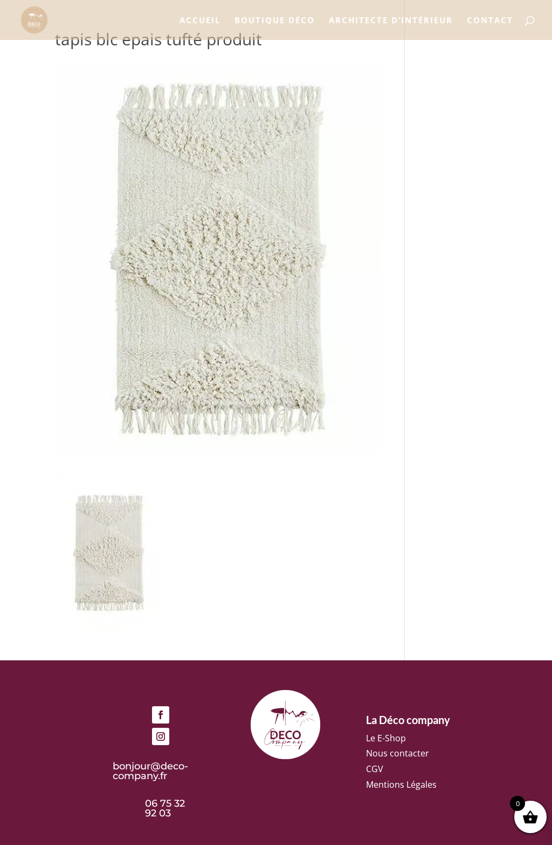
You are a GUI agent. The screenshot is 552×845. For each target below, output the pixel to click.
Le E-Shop (386, 738)
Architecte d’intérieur (391, 20)
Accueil (200, 20)
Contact (490, 20)
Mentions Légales (401, 784)
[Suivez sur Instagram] (160, 736)
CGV (374, 769)
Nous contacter (397, 753)
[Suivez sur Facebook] (160, 715)
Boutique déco (274, 20)
